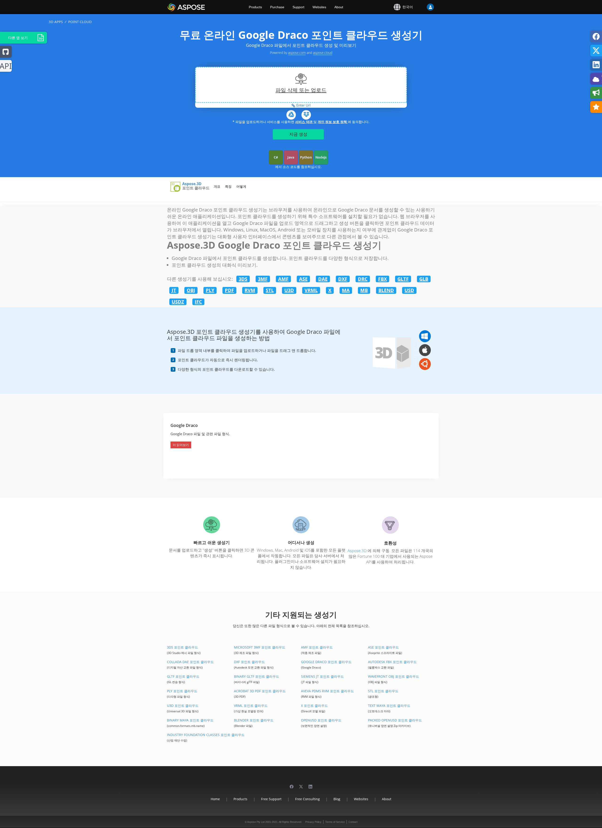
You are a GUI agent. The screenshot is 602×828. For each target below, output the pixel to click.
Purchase (277, 7)
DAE (323, 279)
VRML (311, 290)
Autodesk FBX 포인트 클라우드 (392, 662)
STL (270, 290)
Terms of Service (335, 821)
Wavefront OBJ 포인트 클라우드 (393, 676)
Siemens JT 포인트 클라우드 (322, 676)
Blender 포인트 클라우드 (253, 720)
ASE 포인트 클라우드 (383, 647)
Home (215, 799)
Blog (336, 799)
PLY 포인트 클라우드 (182, 691)
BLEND (386, 290)
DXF (342, 279)
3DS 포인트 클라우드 (182, 647)
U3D (289, 290)
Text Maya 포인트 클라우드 (389, 705)
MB (364, 290)
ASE (303, 279)
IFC (198, 302)
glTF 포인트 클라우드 (183, 676)
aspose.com (297, 52)
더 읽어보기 (181, 445)
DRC (363, 279)
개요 (217, 186)
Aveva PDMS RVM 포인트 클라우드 (327, 691)
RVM (250, 290)
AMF (283, 279)
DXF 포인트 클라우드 (249, 662)
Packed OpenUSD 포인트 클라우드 (395, 720)
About (338, 7)
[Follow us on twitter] (301, 784)
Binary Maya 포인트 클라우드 (190, 720)
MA (346, 290)
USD (409, 290)
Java (290, 157)
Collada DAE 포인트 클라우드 (190, 662)
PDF (229, 290)
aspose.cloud (322, 52)
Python (306, 157)
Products (255, 7)
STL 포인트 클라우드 (383, 691)
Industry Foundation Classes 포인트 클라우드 (206, 734)
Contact (353, 821)
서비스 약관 (304, 121)
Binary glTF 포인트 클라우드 (256, 676)
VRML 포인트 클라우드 (251, 705)
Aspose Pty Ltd (256, 821)
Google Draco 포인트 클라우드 (326, 662)
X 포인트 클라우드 (314, 705)
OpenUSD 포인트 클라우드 (321, 720)
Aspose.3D (192, 184)
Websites (319, 7)
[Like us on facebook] (291, 784)
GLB (423, 279)
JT (174, 290)
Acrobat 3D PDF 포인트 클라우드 (260, 691)
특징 (228, 186)
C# (276, 157)
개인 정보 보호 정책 (333, 121)
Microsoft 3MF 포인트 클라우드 (259, 647)
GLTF (403, 279)
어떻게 (241, 186)
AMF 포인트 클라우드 (317, 647)
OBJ (191, 290)
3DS (243, 279)
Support (298, 7)
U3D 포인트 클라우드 (182, 705)
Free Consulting (307, 799)
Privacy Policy (313, 821)
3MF (263, 279)
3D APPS (56, 21)
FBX (382, 279)
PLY (210, 290)
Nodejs (321, 157)
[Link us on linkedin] (310, 784)
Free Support (271, 799)
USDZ (178, 302)
